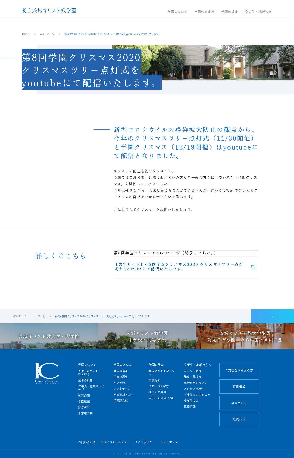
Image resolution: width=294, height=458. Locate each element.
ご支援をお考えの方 (197, 394)
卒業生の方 (191, 400)
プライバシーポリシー (115, 442)
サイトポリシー (145, 442)
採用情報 (190, 406)
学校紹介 (154, 380)
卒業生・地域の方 (258, 12)
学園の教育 (229, 12)
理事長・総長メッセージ (91, 387)
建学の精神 (85, 380)
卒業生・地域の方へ (197, 364)
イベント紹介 (192, 371)
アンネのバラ (122, 388)
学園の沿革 (120, 371)
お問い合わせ (87, 442)
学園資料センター (125, 394)
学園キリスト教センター (162, 372)
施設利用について (195, 383)
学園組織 (84, 401)
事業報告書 (85, 413)
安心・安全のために (162, 398)
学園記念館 (120, 400)
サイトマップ (169, 442)
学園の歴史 (120, 377)
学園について (177, 12)
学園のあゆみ (204, 12)
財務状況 (84, 407)
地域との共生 (157, 392)
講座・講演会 (192, 377)
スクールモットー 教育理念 (91, 372)
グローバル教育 (159, 386)
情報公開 (84, 395)
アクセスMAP (193, 388)
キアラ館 (119, 383)
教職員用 (239, 419)
